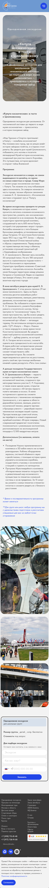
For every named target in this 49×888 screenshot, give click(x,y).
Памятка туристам (8, 831)
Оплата (4, 826)
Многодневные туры (9, 805)
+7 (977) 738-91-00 (9, 839)
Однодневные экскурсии (11, 800)
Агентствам (32, 827)
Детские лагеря (7, 810)
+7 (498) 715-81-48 (9, 836)
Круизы (4, 821)
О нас (29, 815)
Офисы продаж (30, 830)
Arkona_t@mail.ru (8, 844)
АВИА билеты (33, 808)
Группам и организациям (33, 823)
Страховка (31, 805)
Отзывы (30, 818)
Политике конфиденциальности (14, 876)
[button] (34, 800)
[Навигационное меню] (43, 6)
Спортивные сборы (9, 813)
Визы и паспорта (8, 829)
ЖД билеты (31, 810)
